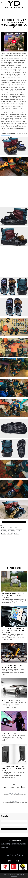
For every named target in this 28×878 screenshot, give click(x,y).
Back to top (13, 876)
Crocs (2, 53)
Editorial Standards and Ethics (7, 850)
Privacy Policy (17, 850)
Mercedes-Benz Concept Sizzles (11, 700)
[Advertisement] (14, 14)
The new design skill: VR (9, 733)
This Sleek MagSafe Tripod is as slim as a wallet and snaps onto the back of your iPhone (14, 768)
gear (18, 787)
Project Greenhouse (11, 133)
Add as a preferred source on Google (14, 521)
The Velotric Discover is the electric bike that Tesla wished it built (13, 666)
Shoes (23, 787)
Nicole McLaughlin (5, 134)
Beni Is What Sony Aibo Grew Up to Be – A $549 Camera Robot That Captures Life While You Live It (13, 595)
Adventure (5, 787)
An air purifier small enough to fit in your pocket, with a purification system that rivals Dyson (14, 794)
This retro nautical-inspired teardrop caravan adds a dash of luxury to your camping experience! (14, 802)
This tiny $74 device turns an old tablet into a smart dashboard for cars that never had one (13, 630)
